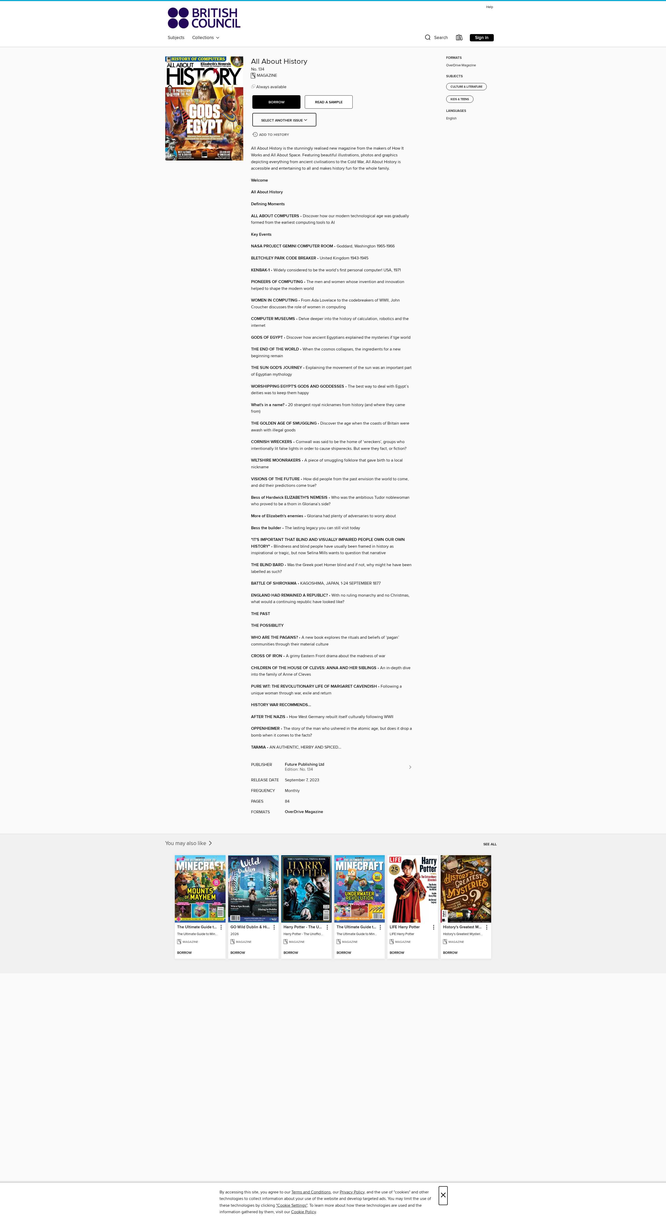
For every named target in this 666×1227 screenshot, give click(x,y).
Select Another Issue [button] (282, 120)
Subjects (176, 38)
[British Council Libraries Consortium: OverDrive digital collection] (204, 18)
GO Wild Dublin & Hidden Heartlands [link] (250, 927)
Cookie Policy (303, 1212)
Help (489, 7)
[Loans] (459, 39)
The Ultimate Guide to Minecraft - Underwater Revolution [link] (357, 927)
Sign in (482, 38)
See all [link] (490, 844)
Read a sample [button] (329, 102)
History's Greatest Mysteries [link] (463, 927)
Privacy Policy (352, 1192)
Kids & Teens (460, 99)
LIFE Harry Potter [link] (405, 927)
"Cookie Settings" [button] (291, 1205)
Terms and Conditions (311, 1192)
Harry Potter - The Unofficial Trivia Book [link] (304, 927)
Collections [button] (204, 38)
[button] (436, 39)
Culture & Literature (466, 87)
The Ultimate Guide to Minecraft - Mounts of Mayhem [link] (197, 927)
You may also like (186, 843)
